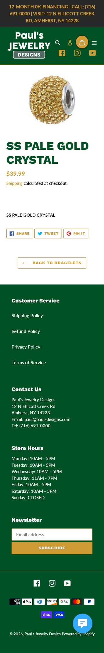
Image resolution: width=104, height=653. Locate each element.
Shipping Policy (27, 315)
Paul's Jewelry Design (43, 634)
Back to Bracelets (56, 262)
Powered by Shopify (78, 634)
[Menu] (94, 42)
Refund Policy (26, 331)
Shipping (14, 183)
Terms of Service (29, 362)
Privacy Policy (26, 346)
